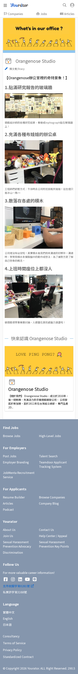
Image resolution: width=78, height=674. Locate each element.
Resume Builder (14, 497)
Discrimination (13, 552)
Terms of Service (14, 643)
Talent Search (48, 456)
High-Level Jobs (50, 436)
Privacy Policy (12, 650)
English (8, 618)
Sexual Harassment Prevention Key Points (54, 544)
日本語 (7, 624)
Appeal (62, 536)
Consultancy (11, 636)
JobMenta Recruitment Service (18, 474)
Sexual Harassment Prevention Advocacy (17, 544)
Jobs (43, 14)
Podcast (8, 509)
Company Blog (49, 503)
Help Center (47, 536)
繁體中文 (9, 612)
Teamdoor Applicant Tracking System (53, 464)
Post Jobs (9, 456)
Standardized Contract (18, 657)
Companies (15, 14)
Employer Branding (16, 462)
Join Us (8, 536)
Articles (69, 14)
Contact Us (46, 529)
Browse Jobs (11, 436)
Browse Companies (52, 497)
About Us (9, 529)
